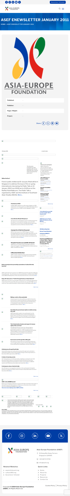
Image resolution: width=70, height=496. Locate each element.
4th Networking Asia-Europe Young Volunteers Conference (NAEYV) (46, 231)
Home (3, 24)
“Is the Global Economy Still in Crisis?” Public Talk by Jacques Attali (46, 213)
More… (20, 195)
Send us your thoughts (48, 255)
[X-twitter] (19, 2)
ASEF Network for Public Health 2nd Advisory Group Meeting (46, 220)
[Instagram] (9, 2)
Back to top (36, 287)
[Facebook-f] (6, 2)
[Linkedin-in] (13, 2)
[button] (59, 8)
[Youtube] (16, 2)
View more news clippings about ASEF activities (12, 387)
